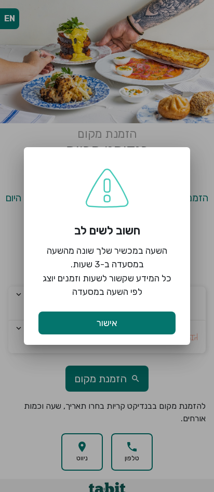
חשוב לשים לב (107, 231)
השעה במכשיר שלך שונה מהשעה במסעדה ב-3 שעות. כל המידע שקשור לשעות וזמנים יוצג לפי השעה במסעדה (107, 271)
